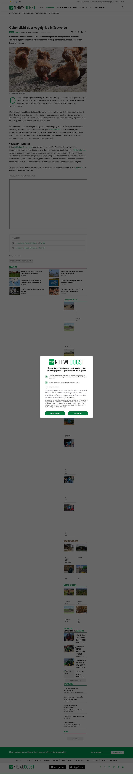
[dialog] (66, 387)
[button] (66, 387)
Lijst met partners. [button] (69, 397)
